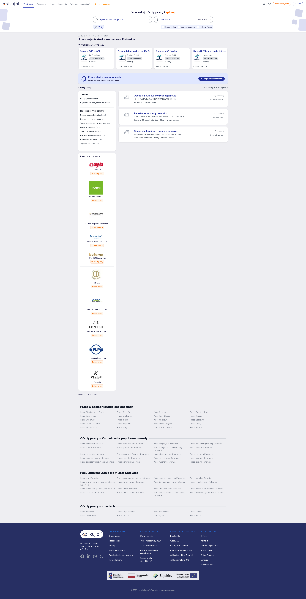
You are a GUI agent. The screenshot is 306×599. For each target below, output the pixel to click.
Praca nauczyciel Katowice (92, 454)
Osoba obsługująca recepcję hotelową (156, 131)
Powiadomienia (115, 560)
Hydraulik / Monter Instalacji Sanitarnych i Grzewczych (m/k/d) (209, 51)
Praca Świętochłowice (200, 412)
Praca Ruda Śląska (161, 416)
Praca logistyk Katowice (200, 462)
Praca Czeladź (159, 412)
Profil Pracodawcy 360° (150, 541)
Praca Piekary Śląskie (162, 423)
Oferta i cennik (146, 536)
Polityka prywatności (210, 545)
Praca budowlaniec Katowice (130, 443)
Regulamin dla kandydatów (121, 555)
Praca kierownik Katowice (128, 462)
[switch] (211, 79)
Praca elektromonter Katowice (167, 454)
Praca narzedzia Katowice (92, 492)
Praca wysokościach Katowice (203, 482)
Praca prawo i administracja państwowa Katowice (97, 483)
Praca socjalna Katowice (201, 478)
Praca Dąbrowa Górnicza (91, 423)
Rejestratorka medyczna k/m (150, 113)
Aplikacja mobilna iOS (179, 560)
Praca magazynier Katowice (165, 443)
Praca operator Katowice (91, 443)
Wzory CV (174, 541)
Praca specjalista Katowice (129, 447)
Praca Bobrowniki (197, 420)
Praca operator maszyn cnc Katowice (97, 462)
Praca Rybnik (196, 515)
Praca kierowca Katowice (201, 454)
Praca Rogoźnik (124, 423)
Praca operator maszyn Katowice (95, 458)
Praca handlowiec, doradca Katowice (206, 488)
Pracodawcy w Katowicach (87, 394)
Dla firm (298, 4)
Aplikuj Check (206, 550)
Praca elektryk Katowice (201, 447)
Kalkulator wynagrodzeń (80, 4)
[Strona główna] (11, 4)
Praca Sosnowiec (88, 416)
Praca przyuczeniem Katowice (130, 482)
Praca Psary (122, 427)
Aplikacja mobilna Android (181, 555)
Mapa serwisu (207, 564)
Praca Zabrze (123, 515)
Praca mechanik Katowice (165, 462)
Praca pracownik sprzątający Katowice (97, 488)
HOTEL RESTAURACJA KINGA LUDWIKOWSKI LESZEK (155, 99)
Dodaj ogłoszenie (102, 4)
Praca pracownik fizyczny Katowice (133, 454)
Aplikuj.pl (81, 36)
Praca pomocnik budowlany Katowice (133, 478)
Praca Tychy (195, 423)
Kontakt (204, 541)
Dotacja (204, 560)
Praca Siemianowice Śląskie (92, 412)
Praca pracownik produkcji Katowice (206, 443)
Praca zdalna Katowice (127, 488)
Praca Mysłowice (124, 416)
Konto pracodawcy (148, 545)
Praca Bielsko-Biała (89, 515)
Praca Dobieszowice (162, 427)
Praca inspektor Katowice (128, 458)
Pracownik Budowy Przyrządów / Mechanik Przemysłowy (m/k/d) (134, 51)
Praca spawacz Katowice (201, 458)
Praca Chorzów (124, 412)
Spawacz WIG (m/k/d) (90, 51)
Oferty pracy (28, 4)
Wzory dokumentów (179, 545)
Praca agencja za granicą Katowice (169, 478)
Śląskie (98, 36)
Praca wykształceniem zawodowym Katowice (169, 494)
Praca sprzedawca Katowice (166, 458)
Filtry (100, 27)
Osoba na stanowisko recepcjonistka (155, 95)
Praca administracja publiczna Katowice (207, 492)
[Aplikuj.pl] (92, 534)
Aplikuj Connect (207, 555)
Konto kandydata (282, 4)
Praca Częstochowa (126, 511)
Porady (52, 4)
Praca (90, 36)
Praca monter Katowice (90, 447)
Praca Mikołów (160, 420)
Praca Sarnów (196, 427)
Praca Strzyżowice (88, 427)
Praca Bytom (122, 420)
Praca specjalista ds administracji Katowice (167, 449)
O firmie (204, 536)
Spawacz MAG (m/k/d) (166, 51)
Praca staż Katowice (89, 478)
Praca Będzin (196, 416)
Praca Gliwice (196, 511)
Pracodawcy (42, 4)
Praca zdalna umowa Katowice (130, 492)
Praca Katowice (87, 511)
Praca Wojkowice (88, 420)
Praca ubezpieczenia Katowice (167, 488)
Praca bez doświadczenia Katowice (169, 482)
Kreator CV (62, 4)
